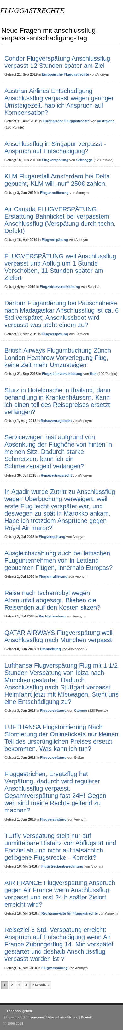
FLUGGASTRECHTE (32, 10)
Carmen (80, 710)
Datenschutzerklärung (62, 1017)
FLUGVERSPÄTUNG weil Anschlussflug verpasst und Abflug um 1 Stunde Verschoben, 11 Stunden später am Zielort (60, 267)
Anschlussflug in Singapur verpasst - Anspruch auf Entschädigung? (55, 147)
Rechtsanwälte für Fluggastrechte (69, 913)
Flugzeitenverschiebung (60, 287)
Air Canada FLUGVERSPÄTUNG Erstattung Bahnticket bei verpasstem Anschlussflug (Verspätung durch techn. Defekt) (60, 220)
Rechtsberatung (52, 616)
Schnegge (84, 160)
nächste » (40, 985)
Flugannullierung (54, 193)
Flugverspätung (55, 160)
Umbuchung (50, 649)
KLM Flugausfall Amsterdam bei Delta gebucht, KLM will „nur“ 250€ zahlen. (57, 180)
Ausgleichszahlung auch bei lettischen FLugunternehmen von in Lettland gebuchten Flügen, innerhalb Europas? (58, 560)
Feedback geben (19, 1011)
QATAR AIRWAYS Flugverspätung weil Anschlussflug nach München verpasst (58, 636)
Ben (93, 374)
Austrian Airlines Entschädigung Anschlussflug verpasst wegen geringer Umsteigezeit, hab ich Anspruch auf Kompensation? (59, 101)
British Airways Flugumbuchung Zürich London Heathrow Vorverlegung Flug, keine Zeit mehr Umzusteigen (57, 357)
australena (105, 121)
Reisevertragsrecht (56, 421)
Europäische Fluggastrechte (65, 74)
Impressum (36, 1017)
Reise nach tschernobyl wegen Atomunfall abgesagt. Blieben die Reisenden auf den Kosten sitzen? (52, 600)
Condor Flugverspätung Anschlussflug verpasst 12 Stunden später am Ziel (57, 62)
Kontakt (86, 1017)
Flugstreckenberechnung (62, 866)
